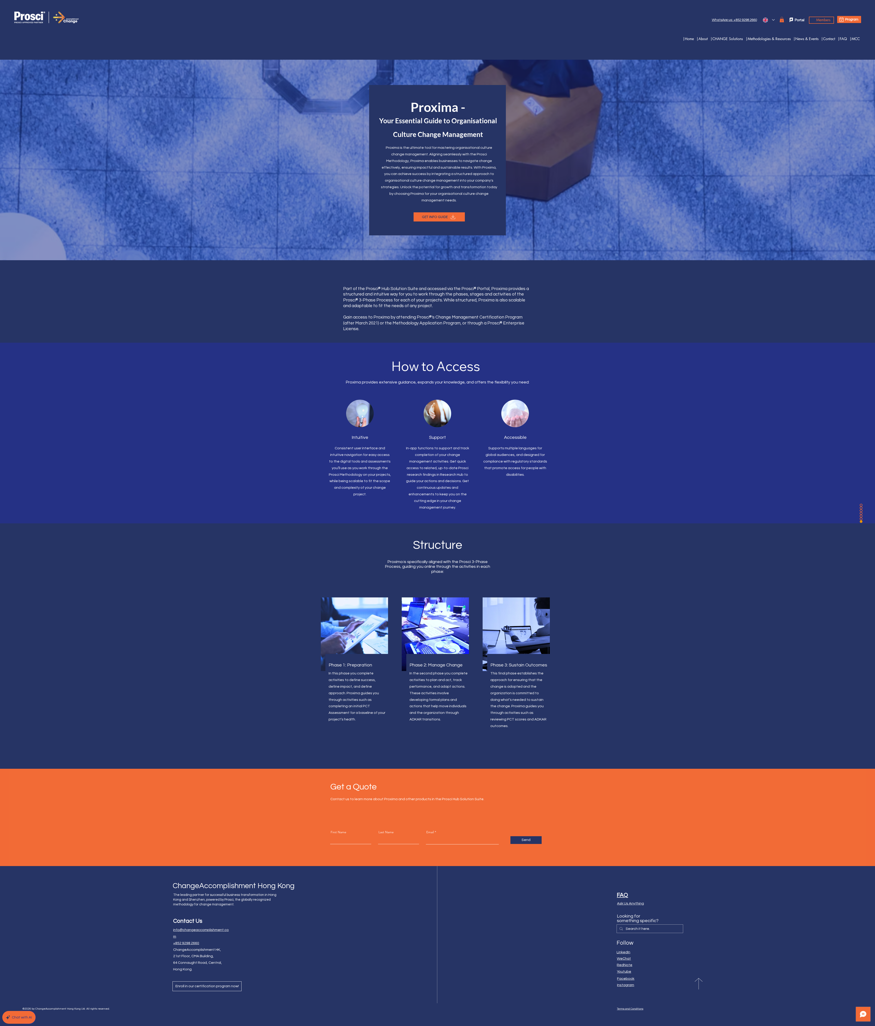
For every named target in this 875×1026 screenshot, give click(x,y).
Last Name (386, 832)
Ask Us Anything (630, 903)
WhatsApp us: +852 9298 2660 (734, 20)
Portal (799, 20)
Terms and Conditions (630, 1008)
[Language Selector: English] (769, 20)
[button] (726, 39)
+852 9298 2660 (186, 943)
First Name (338, 832)
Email (430, 832)
